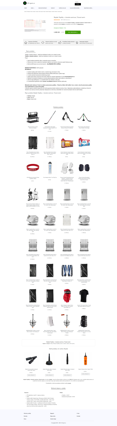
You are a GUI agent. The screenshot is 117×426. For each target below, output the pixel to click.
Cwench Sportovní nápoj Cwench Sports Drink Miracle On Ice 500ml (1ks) (84, 153)
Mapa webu (52, 416)
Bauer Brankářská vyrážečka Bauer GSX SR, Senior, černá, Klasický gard (50, 281)
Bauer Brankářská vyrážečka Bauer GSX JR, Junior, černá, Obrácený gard (33, 306)
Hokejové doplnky (42, 8)
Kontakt (78, 416)
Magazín (52, 413)
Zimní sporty (41, 11)
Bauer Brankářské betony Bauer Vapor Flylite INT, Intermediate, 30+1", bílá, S (50, 153)
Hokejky (53, 8)
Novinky (25, 416)
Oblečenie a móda (88, 8)
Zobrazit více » (80, 24)
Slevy (25, 418)
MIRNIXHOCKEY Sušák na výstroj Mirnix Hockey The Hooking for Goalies (67, 331)
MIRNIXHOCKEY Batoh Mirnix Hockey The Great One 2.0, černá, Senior (84, 331)
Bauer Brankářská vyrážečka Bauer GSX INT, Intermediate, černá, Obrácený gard (84, 281)
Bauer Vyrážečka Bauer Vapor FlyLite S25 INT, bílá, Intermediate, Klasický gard (50, 331)
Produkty (28, 11)
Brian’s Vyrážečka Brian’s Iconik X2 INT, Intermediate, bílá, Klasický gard (84, 205)
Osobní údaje (53, 418)
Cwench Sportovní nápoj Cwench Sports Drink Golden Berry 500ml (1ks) (67, 153)
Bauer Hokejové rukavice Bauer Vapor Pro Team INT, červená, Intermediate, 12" (67, 306)
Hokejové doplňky (56, 343)
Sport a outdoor (33, 11)
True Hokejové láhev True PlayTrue (50, 177)
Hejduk (63, 24)
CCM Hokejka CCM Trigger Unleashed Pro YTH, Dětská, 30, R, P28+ (50, 128)
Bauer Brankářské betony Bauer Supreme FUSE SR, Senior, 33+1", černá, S (33, 153)
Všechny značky (27, 413)
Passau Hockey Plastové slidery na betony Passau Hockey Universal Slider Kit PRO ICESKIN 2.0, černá (33, 205)
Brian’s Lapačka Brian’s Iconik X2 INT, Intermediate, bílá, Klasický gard (32, 230)
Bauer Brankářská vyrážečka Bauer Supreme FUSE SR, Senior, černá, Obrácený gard (50, 306)
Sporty (37, 11)
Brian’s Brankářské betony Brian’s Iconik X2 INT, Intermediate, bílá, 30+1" (32, 255)
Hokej (32, 8)
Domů (25, 8)
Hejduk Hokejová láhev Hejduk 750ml (85, 369)
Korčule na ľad (62, 8)
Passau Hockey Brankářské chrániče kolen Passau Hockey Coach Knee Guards (84, 178)
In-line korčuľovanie (74, 8)
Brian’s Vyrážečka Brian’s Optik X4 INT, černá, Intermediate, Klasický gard (32, 281)
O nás (78, 413)
